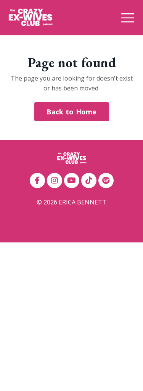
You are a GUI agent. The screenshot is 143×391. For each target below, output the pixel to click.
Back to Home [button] (72, 111)
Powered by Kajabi (71, 222)
